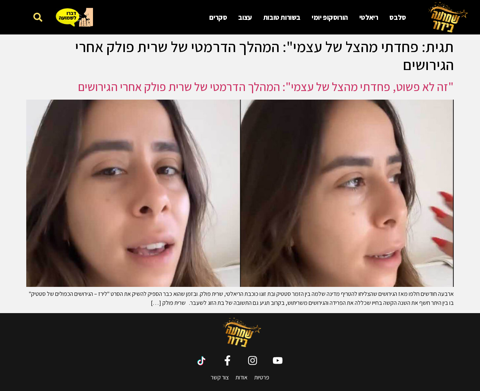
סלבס (397, 17)
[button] (38, 17)
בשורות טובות (281, 17)
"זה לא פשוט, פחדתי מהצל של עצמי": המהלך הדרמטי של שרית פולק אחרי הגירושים (266, 86)
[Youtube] (278, 360)
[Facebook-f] (227, 360)
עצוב (245, 17)
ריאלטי (368, 17)
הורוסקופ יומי (330, 17)
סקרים (218, 17)
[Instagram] (253, 360)
